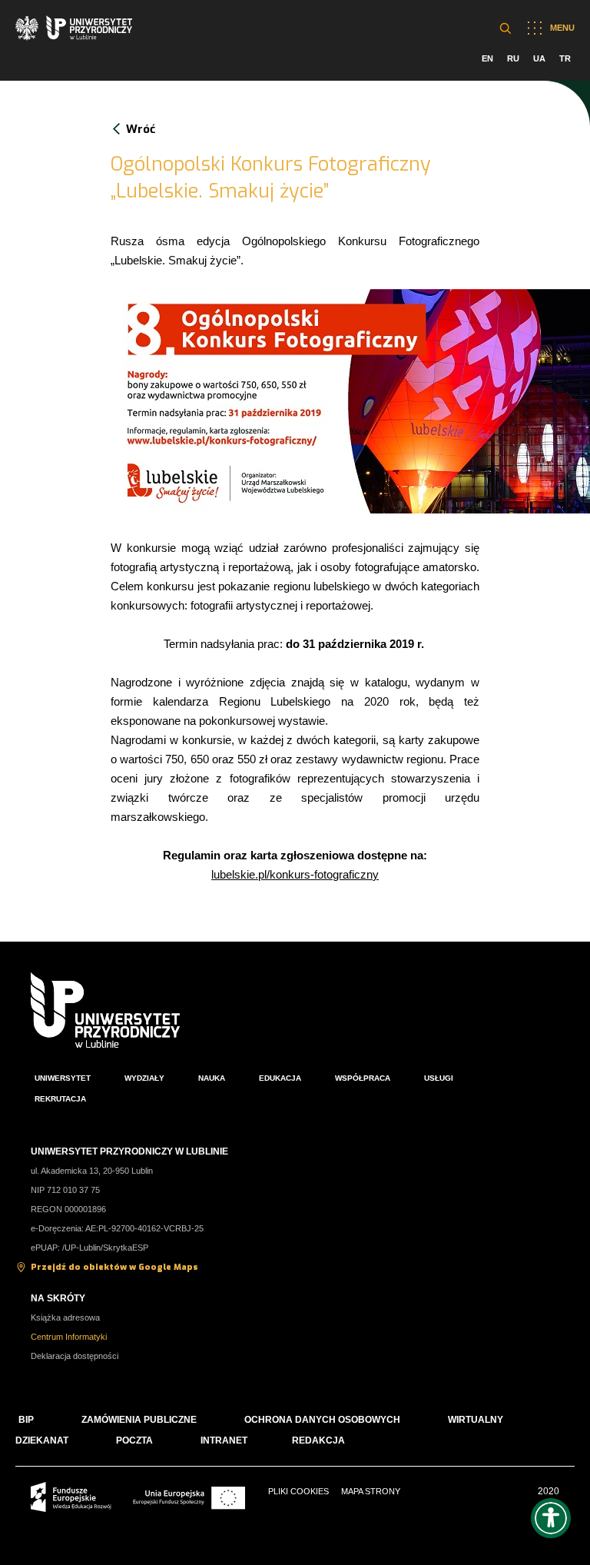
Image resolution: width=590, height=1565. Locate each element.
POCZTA (134, 1440)
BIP (26, 1419)
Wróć (140, 129)
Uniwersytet (63, 1078)
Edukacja (280, 1078)
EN (487, 58)
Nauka (211, 1078)
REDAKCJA (318, 1440)
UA (539, 58)
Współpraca (362, 1078)
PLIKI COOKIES (298, 1491)
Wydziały (144, 1078)
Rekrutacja (60, 1099)
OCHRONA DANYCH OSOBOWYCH (322, 1419)
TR (565, 58)
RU (513, 58)
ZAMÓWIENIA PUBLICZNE (139, 1419)
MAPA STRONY (370, 1491)
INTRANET (224, 1440)
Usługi (438, 1078)
